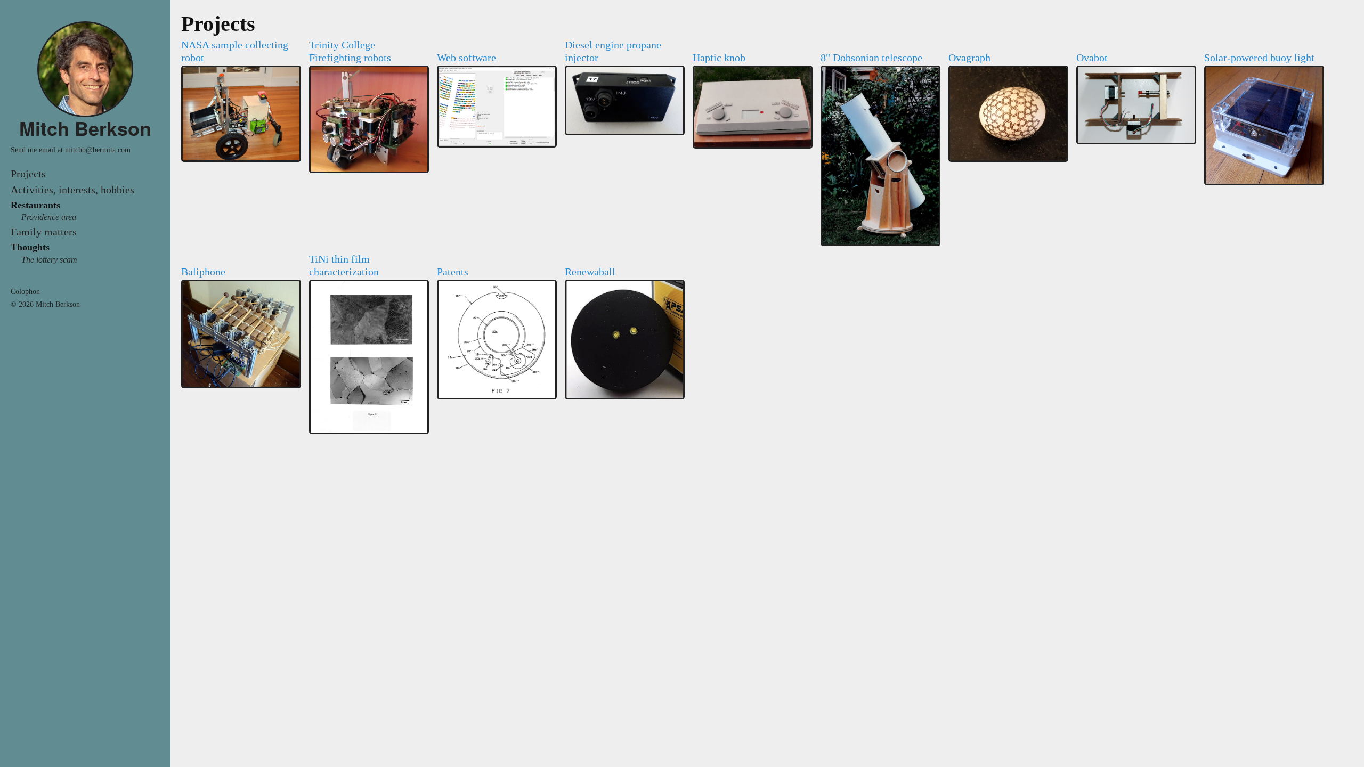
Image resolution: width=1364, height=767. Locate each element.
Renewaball (590, 272)
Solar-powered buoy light (1259, 57)
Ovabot (1092, 57)
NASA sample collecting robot (234, 51)
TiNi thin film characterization (344, 265)
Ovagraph (969, 57)
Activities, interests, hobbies (72, 189)
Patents (452, 272)
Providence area (48, 217)
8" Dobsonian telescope (871, 57)
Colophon (25, 292)
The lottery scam (49, 259)
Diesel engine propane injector (613, 51)
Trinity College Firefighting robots (350, 51)
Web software (466, 57)
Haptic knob (719, 57)
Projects (28, 173)
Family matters (44, 232)
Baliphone (203, 272)
